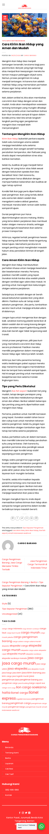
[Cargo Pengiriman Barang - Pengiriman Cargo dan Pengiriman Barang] (24, 6)
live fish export (19, 390)
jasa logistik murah (20, 676)
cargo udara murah (32, 641)
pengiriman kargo (16, 706)
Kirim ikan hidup (10, 138)
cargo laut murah (14, 633)
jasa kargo (7, 672)
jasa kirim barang (31, 672)
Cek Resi (9, 768)
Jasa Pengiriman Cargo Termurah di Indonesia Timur (37, 564)
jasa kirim (17, 672)
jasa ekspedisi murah (36, 669)
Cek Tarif (9, 774)
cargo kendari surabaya (30, 629)
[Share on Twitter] (22, 518)
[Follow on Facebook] (20, 813)
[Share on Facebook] (17, 518)
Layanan (9, 763)
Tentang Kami (12, 752)
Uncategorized (9, 613)
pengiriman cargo (20, 703)
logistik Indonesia (23, 699)
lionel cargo (19, 693)
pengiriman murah (34, 707)
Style (4, 603)
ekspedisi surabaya (33, 654)
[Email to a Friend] (27, 518)
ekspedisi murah (16, 653)
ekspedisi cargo (19, 645)
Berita (8, 758)
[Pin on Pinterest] (31, 518)
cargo (4, 629)
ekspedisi (5, 646)
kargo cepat (35, 683)
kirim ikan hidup (31, 530)
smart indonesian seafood (19, 533)
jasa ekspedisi (17, 668)
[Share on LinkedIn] (36, 518)
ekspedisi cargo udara (29, 650)
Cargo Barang (30, 55)
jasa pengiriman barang (26, 679)
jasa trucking (23, 683)
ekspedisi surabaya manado (14, 658)
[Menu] (3, 4)
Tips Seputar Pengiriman (13, 41)
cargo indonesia (15, 628)
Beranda (9, 747)
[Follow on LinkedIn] (29, 813)
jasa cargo (35, 658)
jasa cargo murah (19, 663)
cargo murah (30, 632)
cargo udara (18, 641)
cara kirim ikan (19, 530)
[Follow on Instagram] (23, 813)
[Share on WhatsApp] (13, 518)
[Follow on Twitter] (26, 813)
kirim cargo (12, 688)
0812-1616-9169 (12, 790)
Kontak (8, 795)
